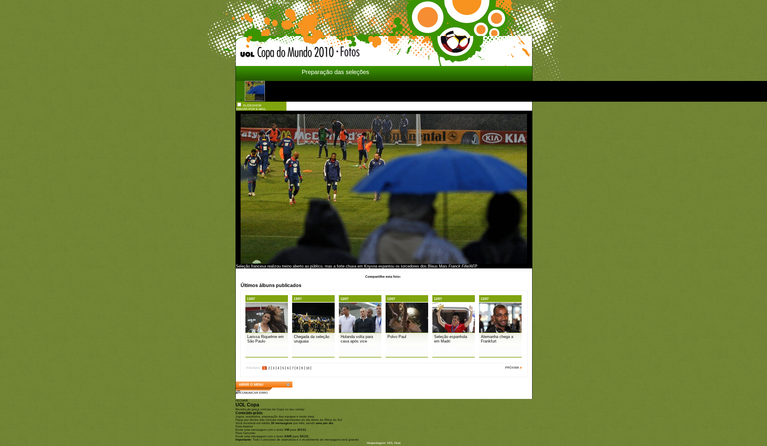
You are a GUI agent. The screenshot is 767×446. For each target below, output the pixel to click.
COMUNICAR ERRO (254, 392)
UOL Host (394, 443)
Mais (443, 266)
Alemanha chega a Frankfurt (497, 338)
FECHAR (241, 400)
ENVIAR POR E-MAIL (251, 109)
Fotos (379, 53)
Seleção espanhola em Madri (450, 338)
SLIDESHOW (252, 105)
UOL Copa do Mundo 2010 (287, 53)
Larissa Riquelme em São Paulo (265, 338)
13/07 (251, 299)
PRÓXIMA (512, 367)
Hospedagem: (376, 443)
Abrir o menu (251, 384)
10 (307, 368)
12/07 (344, 299)
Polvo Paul (396, 336)
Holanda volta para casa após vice (357, 338)
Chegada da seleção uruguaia (311, 338)
